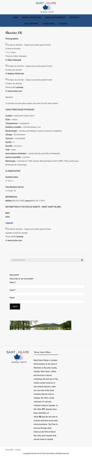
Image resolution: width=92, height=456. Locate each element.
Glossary (63, 24)
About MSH (10, 450)
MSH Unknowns (31, 24)
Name (13, 282)
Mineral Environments (55, 17)
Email (13, 290)
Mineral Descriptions (31, 17)
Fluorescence (48, 24)
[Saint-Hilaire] (46, 12)
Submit (15, 306)
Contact (18, 450)
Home (15, 17)
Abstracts (74, 17)
